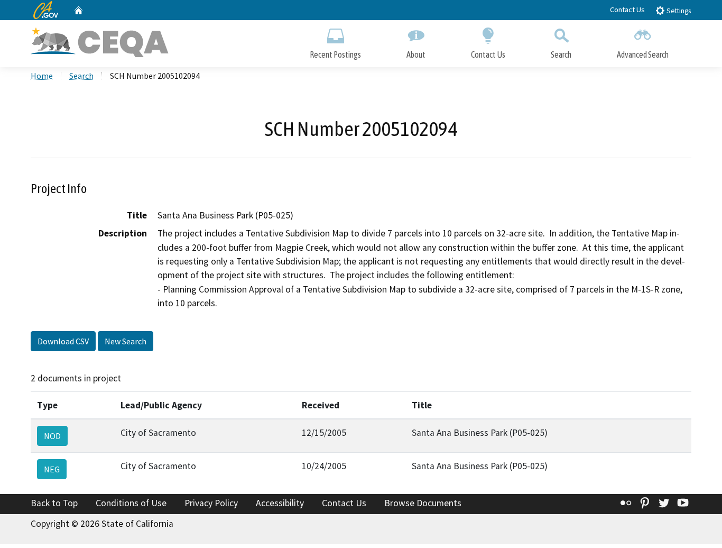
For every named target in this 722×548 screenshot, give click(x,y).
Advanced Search (643, 54)
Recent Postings (335, 54)
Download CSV (63, 341)
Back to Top (54, 503)
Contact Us (627, 9)
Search (561, 54)
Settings (678, 10)
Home (42, 75)
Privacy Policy (211, 503)
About (415, 54)
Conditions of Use (131, 503)
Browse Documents (422, 503)
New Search (125, 341)
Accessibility (280, 503)
